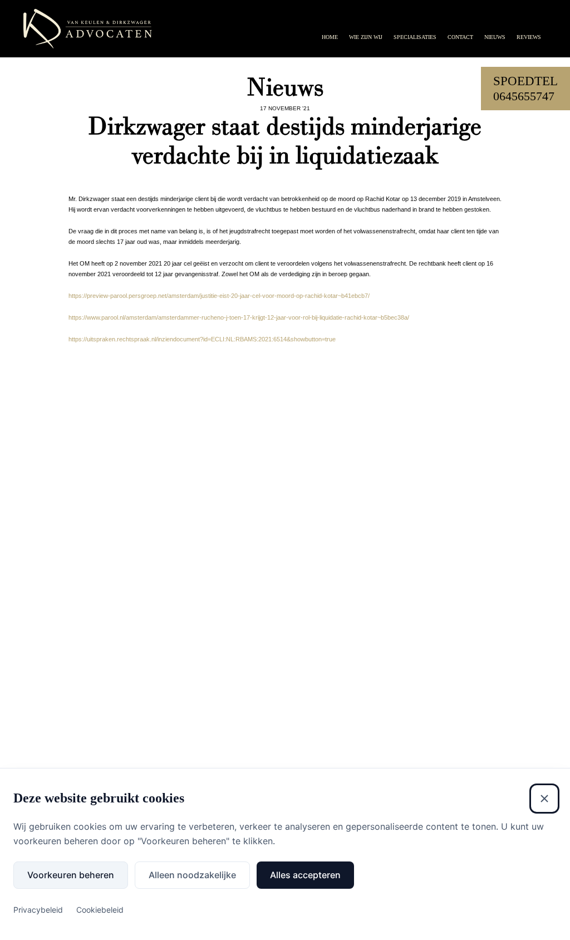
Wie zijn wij (365, 37)
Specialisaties (415, 37)
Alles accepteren (305, 874)
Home (330, 37)
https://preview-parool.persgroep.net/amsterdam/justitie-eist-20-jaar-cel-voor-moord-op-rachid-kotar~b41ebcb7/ (219, 295)
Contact (460, 37)
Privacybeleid (38, 909)
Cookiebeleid (100, 909)
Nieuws (494, 37)
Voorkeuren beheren (70, 874)
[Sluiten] (544, 798)
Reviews (529, 37)
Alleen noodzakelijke (192, 874)
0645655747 (523, 96)
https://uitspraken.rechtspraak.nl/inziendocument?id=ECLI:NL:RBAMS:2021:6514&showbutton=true (202, 339)
